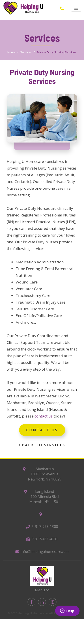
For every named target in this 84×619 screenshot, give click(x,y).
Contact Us (42, 430)
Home (11, 52)
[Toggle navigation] (76, 8)
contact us (43, 416)
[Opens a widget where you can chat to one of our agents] (67, 611)
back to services (43, 445)
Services (26, 52)
